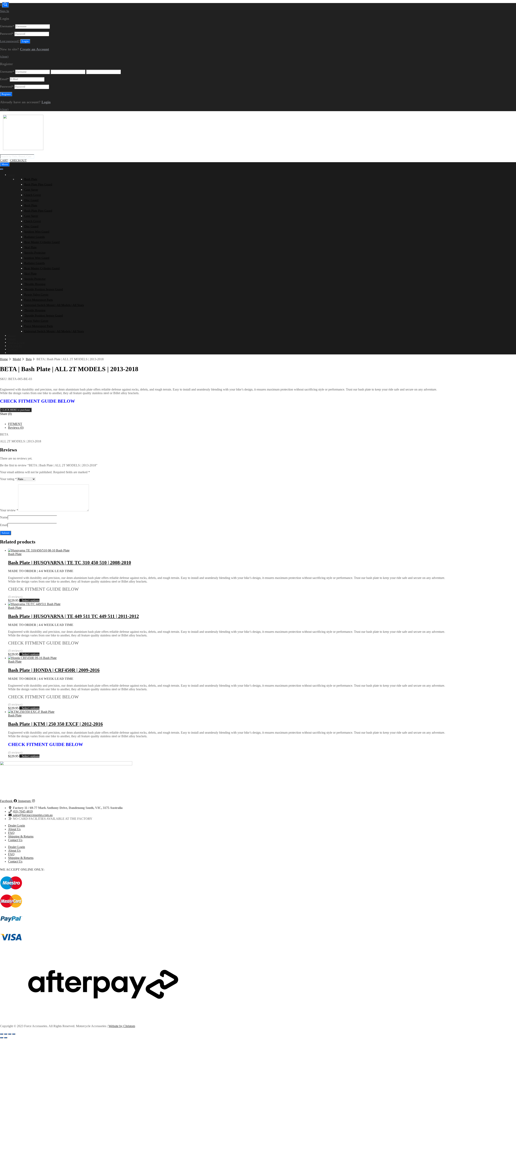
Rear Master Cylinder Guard (42, 242)
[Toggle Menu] (1, 169)
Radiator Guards (34, 236)
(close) (4, 56)
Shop (11, 174)
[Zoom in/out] (1, 1034)
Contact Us (15, 840)
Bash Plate (30, 179)
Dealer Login (16, 342)
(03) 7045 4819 (23, 811)
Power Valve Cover (36, 294)
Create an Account (34, 49)
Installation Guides (20, 352)
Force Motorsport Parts (38, 299)
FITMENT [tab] (15, 424)
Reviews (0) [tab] (16, 427)
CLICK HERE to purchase (16, 409)
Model (17, 359)
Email (4, 79)
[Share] (9, 1034)
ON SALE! (15, 345)
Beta (29, 359)
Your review (9, 510)
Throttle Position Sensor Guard (43, 289)
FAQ (11, 833)
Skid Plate (30, 247)
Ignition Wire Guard (36, 231)
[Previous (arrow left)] (1, 1037)
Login (46, 102)
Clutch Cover (32, 194)
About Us (14, 829)
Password (7, 33)
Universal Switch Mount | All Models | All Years (54, 305)
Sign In (4, 11)
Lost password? (10, 41)
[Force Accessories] (23, 149)
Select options (31, 600)
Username (7, 26)
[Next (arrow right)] (5, 1037)
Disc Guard (31, 200)
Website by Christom (121, 1026)
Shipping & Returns (20, 836)
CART (4, 160)
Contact (13, 349)
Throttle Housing (35, 284)
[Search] (5, 5)
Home (12, 335)
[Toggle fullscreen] (5, 1034)
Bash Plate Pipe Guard (38, 184)
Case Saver (31, 189)
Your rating (8, 479)
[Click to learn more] (258, 883)
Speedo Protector (35, 252)
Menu (5, 164)
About (12, 339)
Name (4, 517)
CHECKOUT (18, 160)
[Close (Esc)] (13, 1034)
